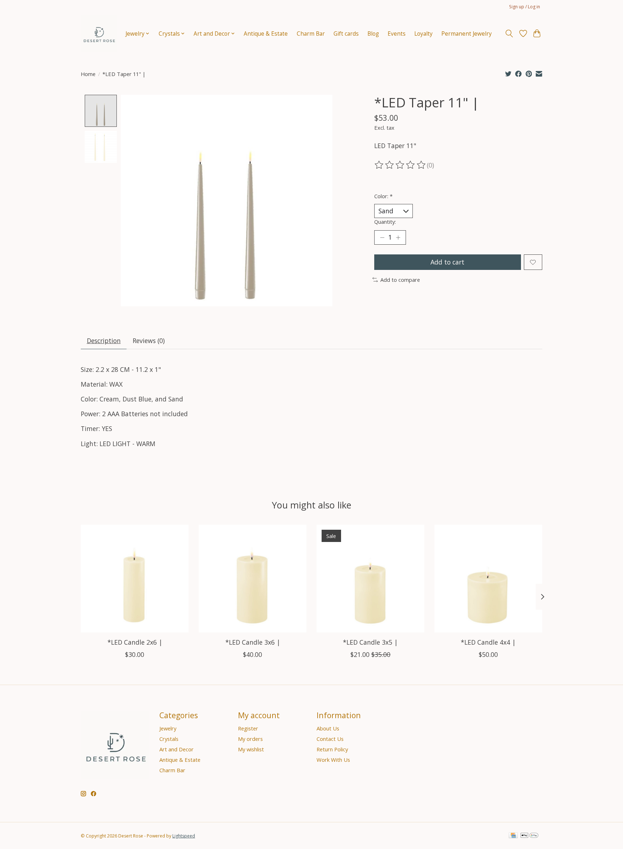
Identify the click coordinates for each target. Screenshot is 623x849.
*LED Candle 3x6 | (252, 642)
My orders (250, 738)
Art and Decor (176, 749)
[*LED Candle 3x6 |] (252, 578)
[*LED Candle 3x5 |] (370, 578)
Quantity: (385, 221)
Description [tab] (104, 340)
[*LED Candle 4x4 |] (488, 578)
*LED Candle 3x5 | (370, 642)
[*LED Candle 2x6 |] (135, 578)
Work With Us (333, 759)
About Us (328, 728)
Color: (383, 196)
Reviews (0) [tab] (149, 340)
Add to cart (447, 262)
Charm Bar (311, 33)
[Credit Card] (513, 836)
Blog (373, 33)
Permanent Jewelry (466, 33)
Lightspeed (183, 836)
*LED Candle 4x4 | (488, 642)
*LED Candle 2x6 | (134, 642)
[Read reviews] (400, 165)
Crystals (168, 738)
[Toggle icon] (509, 33)
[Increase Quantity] (398, 237)
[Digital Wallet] (529, 836)
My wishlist (251, 749)
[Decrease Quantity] (382, 237)
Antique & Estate (266, 33)
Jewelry (167, 728)
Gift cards (346, 33)
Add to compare (400, 279)
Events (397, 33)
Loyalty (423, 33)
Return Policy (332, 749)
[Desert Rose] (99, 33)
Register (248, 728)
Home (88, 73)
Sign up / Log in (524, 7)
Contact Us (330, 738)
